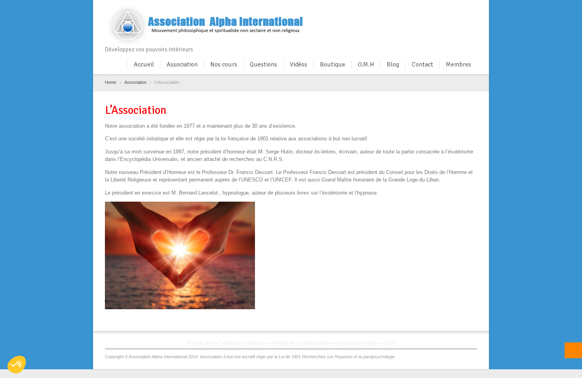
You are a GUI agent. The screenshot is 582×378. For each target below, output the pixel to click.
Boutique (332, 64)
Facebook (420, 9)
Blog (393, 64)
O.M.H (366, 64)
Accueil (144, 64)
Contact (422, 64)
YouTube (472, 9)
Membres (458, 64)
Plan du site (200, 343)
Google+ (446, 9)
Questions (263, 64)
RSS (459, 9)
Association (182, 64)
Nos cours (223, 64)
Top (573, 350)
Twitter (433, 9)
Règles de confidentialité (300, 343)
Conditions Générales (243, 343)
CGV (390, 343)
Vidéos (298, 64)
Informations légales (356, 343)
